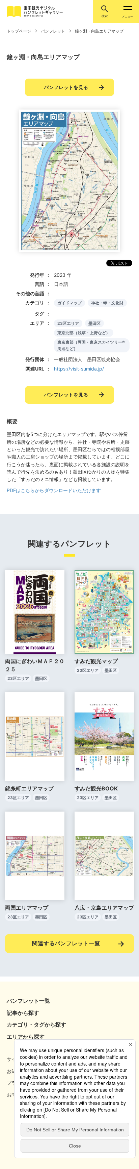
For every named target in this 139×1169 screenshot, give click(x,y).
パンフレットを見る (66, 87)
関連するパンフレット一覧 (66, 943)
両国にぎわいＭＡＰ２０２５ (34, 665)
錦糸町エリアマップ (29, 788)
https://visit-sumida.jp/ (79, 369)
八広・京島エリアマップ (104, 907)
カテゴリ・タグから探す (36, 1024)
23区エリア (68, 323)
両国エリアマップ (26, 907)
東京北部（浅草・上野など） (83, 332)
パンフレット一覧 (28, 1000)
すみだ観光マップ (96, 661)
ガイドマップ (69, 302)
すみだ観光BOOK (96, 788)
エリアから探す (26, 1036)
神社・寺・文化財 (107, 302)
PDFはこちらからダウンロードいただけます (54, 490)
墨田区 (94, 323)
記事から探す (23, 1012)
